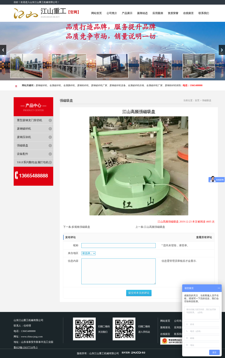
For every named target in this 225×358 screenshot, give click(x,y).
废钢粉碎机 (83, 85)
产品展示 (127, 13)
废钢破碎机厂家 (99, 85)
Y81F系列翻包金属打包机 (33, 162)
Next (222, 50)
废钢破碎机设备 (118, 85)
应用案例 (158, 13)
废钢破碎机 (41, 85)
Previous (3, 50)
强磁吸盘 (22, 145)
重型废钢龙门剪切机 (29, 120)
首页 (197, 100)
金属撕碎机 (69, 85)
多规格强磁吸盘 (81, 226)
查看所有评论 (204, 237)
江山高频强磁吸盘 (154, 226)
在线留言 (188, 13)
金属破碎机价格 (136, 85)
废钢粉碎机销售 (173, 85)
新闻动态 (142, 13)
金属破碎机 (55, 85)
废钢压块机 (24, 137)
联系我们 (203, 13)
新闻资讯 (165, 327)
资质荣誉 (173, 13)
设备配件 (22, 153)
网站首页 (96, 13)
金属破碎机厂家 (154, 85)
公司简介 (112, 13)
